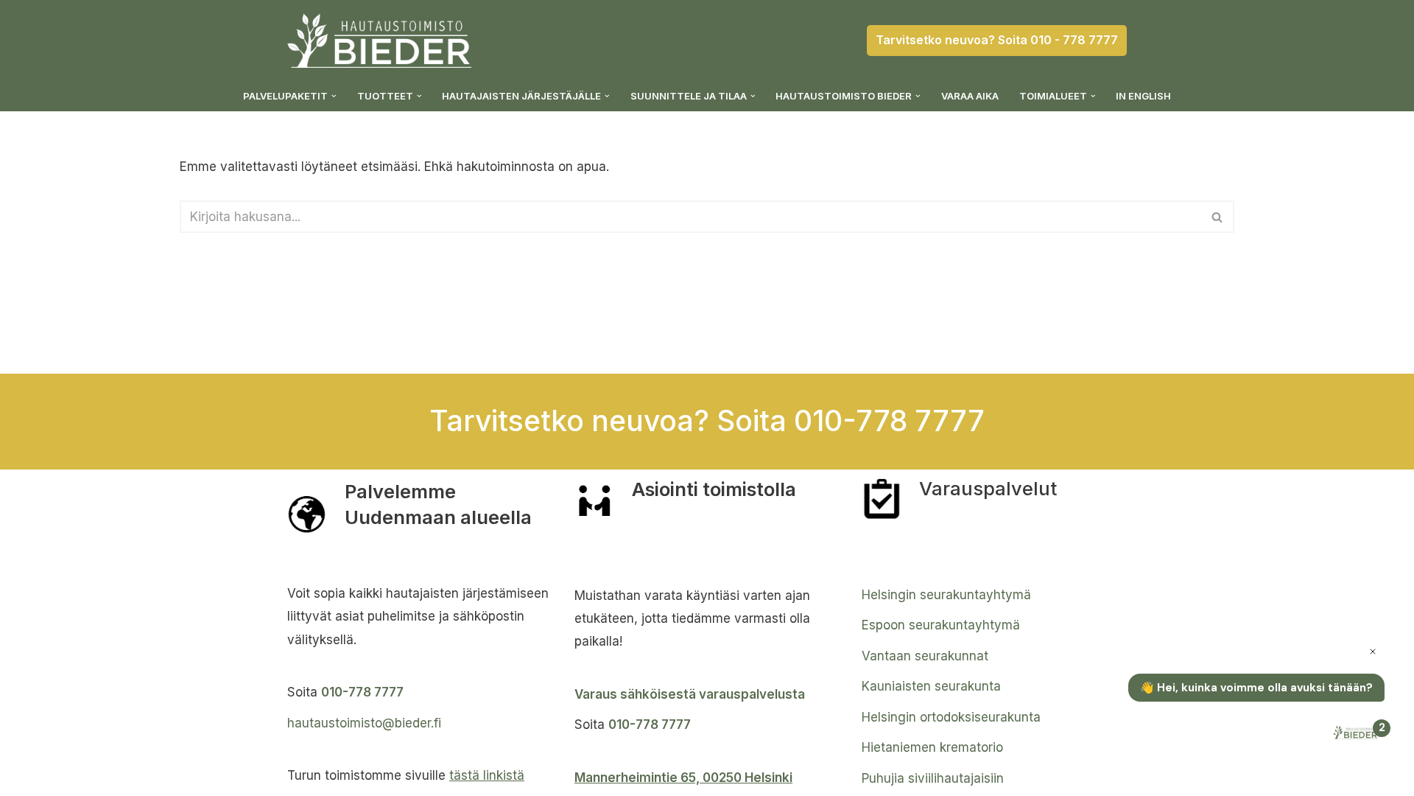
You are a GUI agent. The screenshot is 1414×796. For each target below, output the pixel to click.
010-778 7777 (362, 692)
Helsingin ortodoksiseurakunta (951, 717)
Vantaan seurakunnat (925, 656)
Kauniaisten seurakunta (931, 686)
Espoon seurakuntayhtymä (941, 625)
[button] (334, 96)
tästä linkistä (486, 775)
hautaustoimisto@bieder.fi (364, 723)
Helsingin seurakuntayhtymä (946, 594)
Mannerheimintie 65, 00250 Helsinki (683, 777)
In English (1143, 96)
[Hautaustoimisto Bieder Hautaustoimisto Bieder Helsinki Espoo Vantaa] (379, 40)
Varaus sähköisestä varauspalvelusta (689, 694)
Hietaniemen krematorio (932, 747)
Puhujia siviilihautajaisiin (933, 778)
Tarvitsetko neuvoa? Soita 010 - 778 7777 (997, 39)
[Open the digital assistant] (1357, 734)
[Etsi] (1217, 216)
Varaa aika (970, 96)
